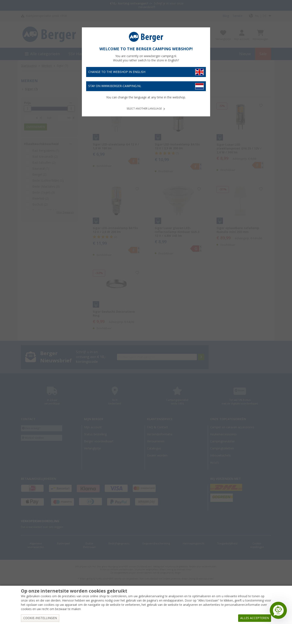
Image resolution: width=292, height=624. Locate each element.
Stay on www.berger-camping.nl (114, 86)
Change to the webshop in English (116, 72)
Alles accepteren (254, 618)
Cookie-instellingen (40, 618)
